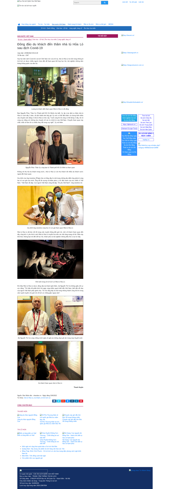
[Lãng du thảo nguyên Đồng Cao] (27, 416)
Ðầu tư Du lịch (88, 24)
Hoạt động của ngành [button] (29, 24)
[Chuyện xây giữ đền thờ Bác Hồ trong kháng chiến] (72, 416)
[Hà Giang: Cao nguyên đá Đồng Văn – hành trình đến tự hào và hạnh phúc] (72, 435)
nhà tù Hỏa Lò (28, 398)
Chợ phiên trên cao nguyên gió (32, 458)
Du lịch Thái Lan (146, 122)
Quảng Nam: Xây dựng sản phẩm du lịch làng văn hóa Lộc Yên (43, 449)
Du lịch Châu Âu (146, 118)
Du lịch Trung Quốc (146, 125)
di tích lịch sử (46, 398)
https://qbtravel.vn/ (129, 124)
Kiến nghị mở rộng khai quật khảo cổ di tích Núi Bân (39, 446)
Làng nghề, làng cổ (75, 28)
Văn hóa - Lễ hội (61, 28)
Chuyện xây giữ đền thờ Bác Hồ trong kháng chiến (72, 420)
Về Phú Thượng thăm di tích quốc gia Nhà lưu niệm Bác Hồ (50, 422)
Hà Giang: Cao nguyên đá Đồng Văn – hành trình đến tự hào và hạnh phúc (72, 441)
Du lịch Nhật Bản (146, 127)
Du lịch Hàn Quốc (146, 129)
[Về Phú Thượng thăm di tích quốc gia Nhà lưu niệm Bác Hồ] (50, 417)
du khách (37, 398)
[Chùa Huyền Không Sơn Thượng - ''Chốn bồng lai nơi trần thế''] (50, 435)
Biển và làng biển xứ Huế (25, 435)
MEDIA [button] (110, 24)
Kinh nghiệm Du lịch (129, 118)
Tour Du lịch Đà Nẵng (129, 115)
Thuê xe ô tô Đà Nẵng (129, 143)
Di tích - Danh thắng (48, 28)
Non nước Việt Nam (25, 36)
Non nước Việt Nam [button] (58, 24)
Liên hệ (141, 2)
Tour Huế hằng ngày (129, 138)
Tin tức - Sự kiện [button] (44, 24)
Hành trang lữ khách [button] (74, 24)
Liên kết (125, 2)
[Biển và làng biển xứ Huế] (26, 433)
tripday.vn (146, 140)
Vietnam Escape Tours (129, 128)
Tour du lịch (146, 115)
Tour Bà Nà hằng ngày (129, 136)
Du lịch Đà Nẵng (129, 120)
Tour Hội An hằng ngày (129, 140)
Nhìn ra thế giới (101, 24)
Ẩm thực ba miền (90, 28)
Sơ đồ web (133, 2)
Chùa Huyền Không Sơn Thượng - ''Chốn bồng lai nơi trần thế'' (49, 441)
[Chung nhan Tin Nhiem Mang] (139, 470)
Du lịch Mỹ (146, 120)
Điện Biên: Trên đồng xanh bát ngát (34, 456)
